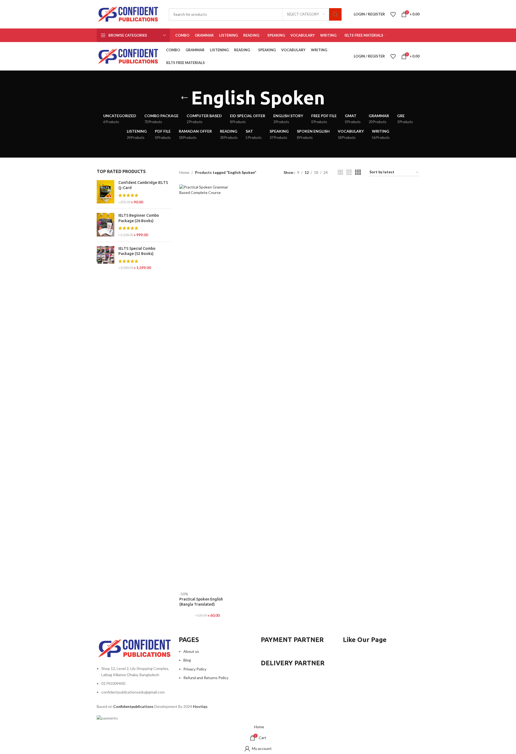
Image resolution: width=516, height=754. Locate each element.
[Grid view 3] (349, 172)
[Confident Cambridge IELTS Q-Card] (105, 192)
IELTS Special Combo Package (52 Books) (136, 251)
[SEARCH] (335, 14)
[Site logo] (129, 13)
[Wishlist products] (393, 14)
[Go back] (184, 97)
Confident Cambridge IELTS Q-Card (143, 185)
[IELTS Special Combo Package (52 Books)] (105, 258)
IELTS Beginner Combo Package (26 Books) (138, 218)
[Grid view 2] (340, 172)
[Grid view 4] (358, 172)
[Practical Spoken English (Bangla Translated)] (207, 387)
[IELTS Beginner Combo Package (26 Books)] (105, 225)
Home (184, 172)
